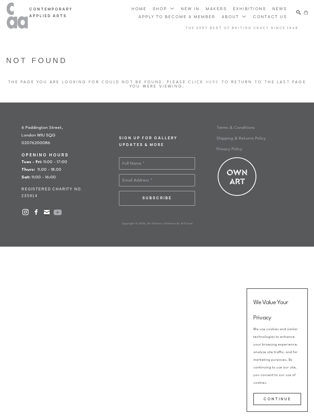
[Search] (298, 12)
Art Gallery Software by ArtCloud (170, 223)
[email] (47, 212)
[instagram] (25, 212)
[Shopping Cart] (306, 12)
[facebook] (36, 212)
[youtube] (58, 212)
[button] (164, 8)
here (212, 82)
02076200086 (35, 143)
